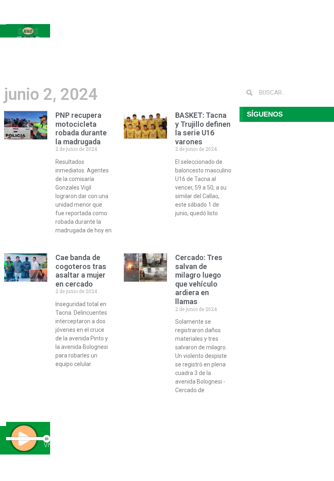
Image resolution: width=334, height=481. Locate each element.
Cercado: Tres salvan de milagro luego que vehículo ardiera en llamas (198, 279)
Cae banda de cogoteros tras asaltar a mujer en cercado (80, 270)
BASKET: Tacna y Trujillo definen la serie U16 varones (203, 128)
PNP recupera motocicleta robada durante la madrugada (81, 128)
